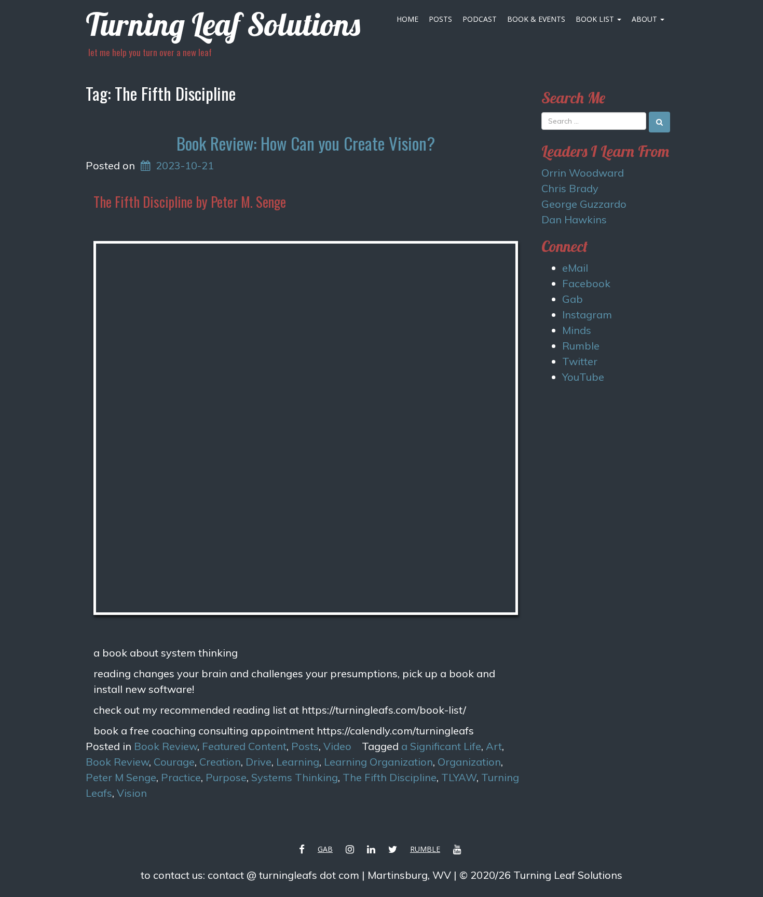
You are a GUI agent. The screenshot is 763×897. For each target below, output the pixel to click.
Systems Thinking (294, 777)
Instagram (587, 314)
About (645, 19)
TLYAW (458, 777)
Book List (596, 19)
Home (407, 19)
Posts (440, 19)
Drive (258, 761)
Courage (174, 761)
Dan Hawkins (574, 219)
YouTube (583, 376)
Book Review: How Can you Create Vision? (305, 143)
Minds (576, 330)
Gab (572, 298)
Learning (297, 761)
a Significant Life (441, 746)
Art (494, 746)
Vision (132, 792)
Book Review (165, 746)
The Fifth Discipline (390, 777)
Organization (469, 761)
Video (337, 746)
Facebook (586, 283)
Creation (220, 761)
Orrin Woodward (582, 172)
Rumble (581, 345)
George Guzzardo (583, 203)
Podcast (479, 19)
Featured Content (244, 746)
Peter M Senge (121, 777)
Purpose (226, 777)
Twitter (579, 361)
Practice (181, 777)
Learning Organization (378, 761)
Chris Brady (569, 188)
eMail (575, 267)
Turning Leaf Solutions (223, 24)
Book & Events (536, 19)
